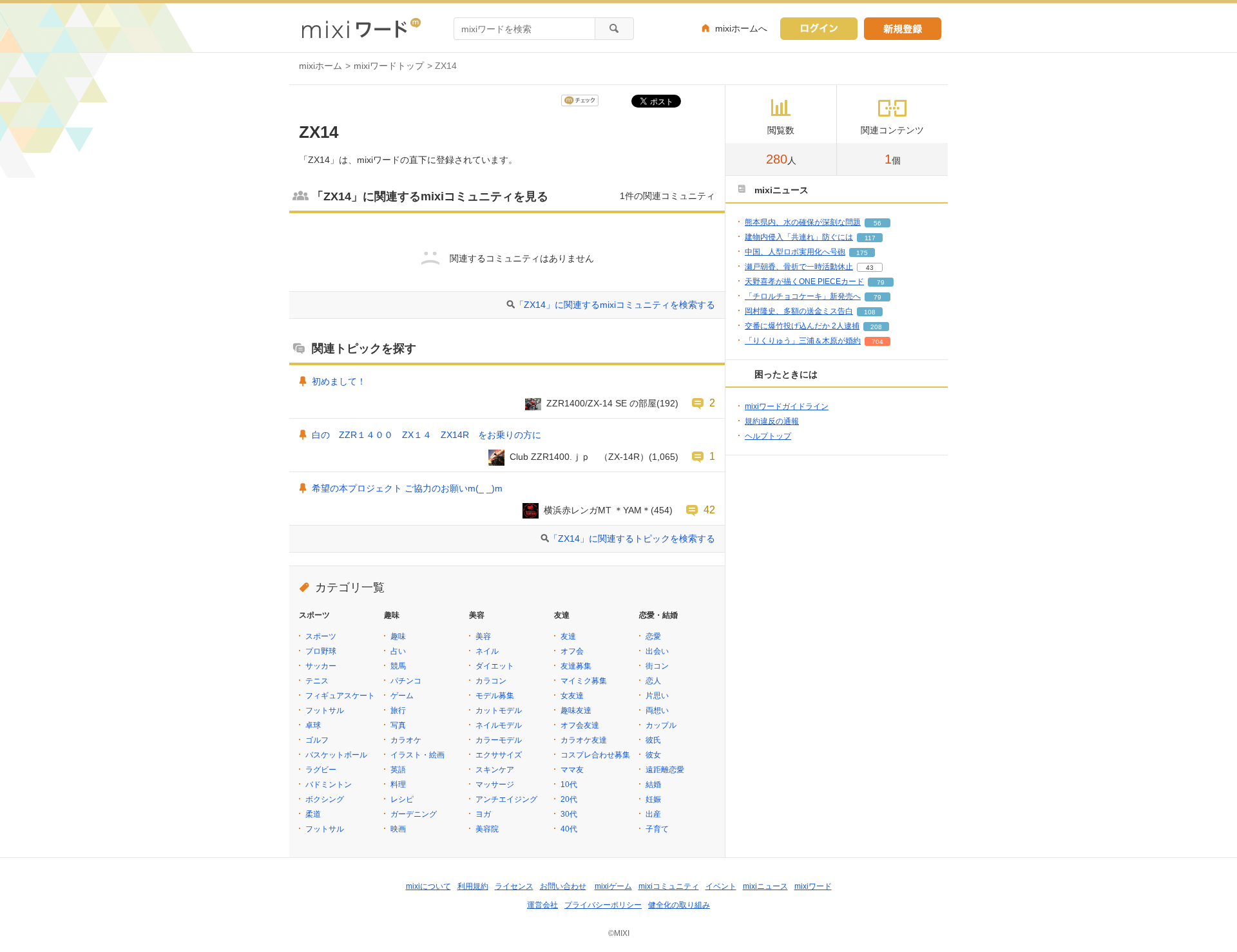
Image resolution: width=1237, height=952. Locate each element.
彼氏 (653, 740)
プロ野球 (320, 651)
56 (877, 223)
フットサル (324, 710)
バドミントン (328, 784)
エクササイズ (498, 754)
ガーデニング (413, 814)
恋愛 (653, 636)
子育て (657, 828)
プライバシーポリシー (603, 904)
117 (870, 238)
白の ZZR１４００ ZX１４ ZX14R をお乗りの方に (426, 435)
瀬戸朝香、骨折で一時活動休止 (799, 266)
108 (870, 312)
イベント (720, 886)
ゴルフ (317, 740)
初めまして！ (339, 381)
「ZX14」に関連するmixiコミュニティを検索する (615, 305)
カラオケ (405, 740)
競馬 (398, 666)
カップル (661, 725)
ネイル (487, 651)
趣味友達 (576, 710)
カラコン (490, 680)
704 (877, 341)
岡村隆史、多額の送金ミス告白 (799, 311)
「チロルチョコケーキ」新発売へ (803, 296)
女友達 (572, 695)
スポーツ (320, 636)
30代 (569, 814)
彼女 (653, 754)
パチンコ (405, 680)
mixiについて (428, 886)
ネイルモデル (498, 725)
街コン (657, 666)
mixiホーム (320, 66)
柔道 (313, 814)
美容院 (487, 828)
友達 (568, 636)
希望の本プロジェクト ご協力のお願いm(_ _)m (407, 488)
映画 (398, 828)
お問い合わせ (563, 886)
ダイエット (494, 666)
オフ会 (572, 651)
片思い (657, 695)
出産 (653, 814)
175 (862, 252)
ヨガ (483, 814)
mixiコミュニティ (668, 886)
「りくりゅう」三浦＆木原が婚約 (803, 340)
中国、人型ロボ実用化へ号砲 (795, 251)
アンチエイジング (506, 799)
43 (870, 267)
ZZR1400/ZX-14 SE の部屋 (601, 403)
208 (876, 326)
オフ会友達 (580, 725)
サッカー (320, 666)
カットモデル (498, 710)
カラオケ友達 (584, 740)
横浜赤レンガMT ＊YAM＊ (597, 510)
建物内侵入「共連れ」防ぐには (799, 237)
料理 (398, 784)
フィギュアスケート (340, 695)
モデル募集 (494, 695)
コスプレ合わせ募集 (595, 754)
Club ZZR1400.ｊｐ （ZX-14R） (579, 457)
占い (398, 651)
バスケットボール (336, 754)
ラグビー (320, 769)
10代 (569, 784)
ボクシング (324, 799)
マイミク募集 (584, 680)
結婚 (653, 784)
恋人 (653, 680)
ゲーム (402, 695)
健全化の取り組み (679, 904)
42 (709, 509)
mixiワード (813, 886)
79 (881, 282)
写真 (398, 725)
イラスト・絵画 (417, 754)
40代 (569, 828)
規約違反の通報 (772, 421)
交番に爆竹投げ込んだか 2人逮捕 (802, 325)
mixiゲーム (613, 886)
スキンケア (494, 769)
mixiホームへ (741, 28)
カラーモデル (498, 740)
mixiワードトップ (389, 66)
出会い (657, 651)
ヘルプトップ (768, 436)
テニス (317, 680)
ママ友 (572, 769)
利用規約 (472, 886)
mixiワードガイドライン (787, 406)
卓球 (313, 725)
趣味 (398, 636)
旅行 (398, 710)
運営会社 (542, 904)
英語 (398, 769)
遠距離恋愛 (665, 769)
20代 (569, 799)
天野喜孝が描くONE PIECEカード (804, 281)
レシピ (402, 799)
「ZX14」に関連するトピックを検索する (632, 538)
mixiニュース (765, 886)
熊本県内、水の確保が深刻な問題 (803, 222)
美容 (483, 636)
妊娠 (653, 799)
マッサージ (494, 784)
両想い (657, 710)
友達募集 (576, 666)
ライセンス (514, 886)
